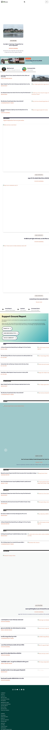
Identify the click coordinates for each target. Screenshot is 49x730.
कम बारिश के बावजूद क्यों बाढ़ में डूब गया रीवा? (9, 637)
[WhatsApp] (13, 690)
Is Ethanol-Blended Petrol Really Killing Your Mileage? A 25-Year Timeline (12, 349)
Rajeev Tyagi (39, 463)
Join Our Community (5, 720)
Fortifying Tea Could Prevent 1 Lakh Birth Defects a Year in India (14, 535)
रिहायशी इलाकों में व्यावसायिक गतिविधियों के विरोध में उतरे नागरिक (11, 680)
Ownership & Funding (5, 699)
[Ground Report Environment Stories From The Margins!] (4, 2)
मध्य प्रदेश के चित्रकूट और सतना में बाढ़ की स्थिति (34, 61)
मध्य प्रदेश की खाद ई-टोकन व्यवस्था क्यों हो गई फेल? (38, 300)
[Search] (24, 2)
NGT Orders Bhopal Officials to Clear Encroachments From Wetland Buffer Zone (11, 357)
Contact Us (3, 696)
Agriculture (38, 457)
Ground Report (5, 477)
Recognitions (3, 701)
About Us (2, 695)
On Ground (13, 41)
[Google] (23, 690)
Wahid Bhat (4, 88)
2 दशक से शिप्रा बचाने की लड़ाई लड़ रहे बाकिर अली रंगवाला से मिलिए (11, 646)
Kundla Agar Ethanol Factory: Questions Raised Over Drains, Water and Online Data (14, 77)
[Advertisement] (24, 13)
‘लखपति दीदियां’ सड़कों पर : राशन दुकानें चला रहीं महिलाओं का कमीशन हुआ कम (11, 663)
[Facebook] (21, 690)
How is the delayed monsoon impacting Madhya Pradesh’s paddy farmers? (10, 483)
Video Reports (39, 175)
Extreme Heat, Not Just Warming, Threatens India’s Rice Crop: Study (12, 365)
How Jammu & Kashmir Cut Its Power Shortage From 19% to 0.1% (12, 515)
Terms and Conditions (5, 711)
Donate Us (3, 719)
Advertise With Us (4, 706)
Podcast (28, 59)
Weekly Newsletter (4, 717)
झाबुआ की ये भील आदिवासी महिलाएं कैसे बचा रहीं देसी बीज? (11, 654)
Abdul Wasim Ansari (6, 79)
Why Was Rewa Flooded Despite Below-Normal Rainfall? (12, 102)
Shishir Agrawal (13, 49)
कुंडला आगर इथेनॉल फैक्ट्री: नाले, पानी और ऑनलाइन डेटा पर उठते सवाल (12, 630)
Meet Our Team (4, 698)
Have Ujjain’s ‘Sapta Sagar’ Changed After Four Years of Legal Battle (13, 45)
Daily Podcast (3, 728)
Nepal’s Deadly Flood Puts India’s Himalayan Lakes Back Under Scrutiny (13, 85)
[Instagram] (15, 690)
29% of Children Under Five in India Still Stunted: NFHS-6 (12, 543)
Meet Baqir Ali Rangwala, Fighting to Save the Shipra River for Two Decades (14, 111)
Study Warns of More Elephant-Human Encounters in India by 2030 (11, 374)
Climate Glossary (4, 727)
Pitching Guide (3, 722)
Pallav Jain (39, 303)
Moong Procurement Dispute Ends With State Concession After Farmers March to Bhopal (10, 474)
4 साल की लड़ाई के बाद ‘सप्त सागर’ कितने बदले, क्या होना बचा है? (12, 620)
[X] (19, 690)
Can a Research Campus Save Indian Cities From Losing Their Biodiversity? (13, 94)
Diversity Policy (4, 709)
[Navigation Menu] (46, 2)
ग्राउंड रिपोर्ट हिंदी (38, 606)
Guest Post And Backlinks (6, 704)
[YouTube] (17, 690)
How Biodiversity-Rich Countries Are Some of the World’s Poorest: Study (11, 503)
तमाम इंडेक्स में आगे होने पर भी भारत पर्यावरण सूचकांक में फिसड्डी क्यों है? (12, 671)
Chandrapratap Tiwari (7, 104)
